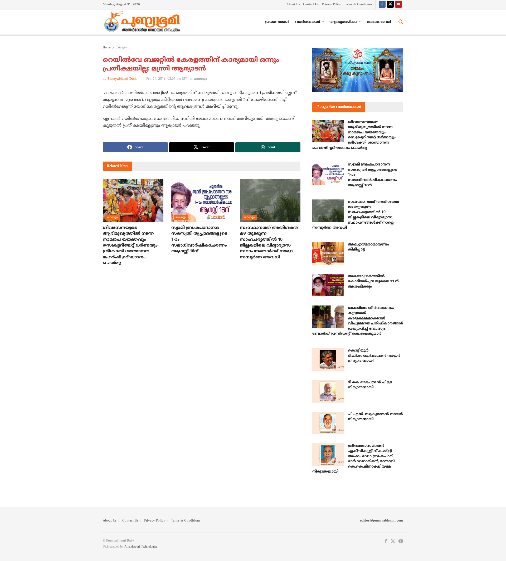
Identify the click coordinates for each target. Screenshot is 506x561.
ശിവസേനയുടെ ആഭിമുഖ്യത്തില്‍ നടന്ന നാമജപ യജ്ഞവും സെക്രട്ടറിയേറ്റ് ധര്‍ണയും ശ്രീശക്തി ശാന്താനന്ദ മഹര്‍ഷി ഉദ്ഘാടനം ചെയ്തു (130, 245)
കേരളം (121, 48)
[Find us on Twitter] (390, 4)
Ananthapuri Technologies (140, 547)
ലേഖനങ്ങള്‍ (379, 22)
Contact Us (311, 5)
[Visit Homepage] (143, 22)
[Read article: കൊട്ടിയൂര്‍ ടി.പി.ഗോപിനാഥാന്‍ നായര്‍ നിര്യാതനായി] (328, 359)
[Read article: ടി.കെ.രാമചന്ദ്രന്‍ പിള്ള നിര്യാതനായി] (328, 391)
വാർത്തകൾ (307, 22)
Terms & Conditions (358, 5)
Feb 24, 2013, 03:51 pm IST (166, 79)
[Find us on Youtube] (398, 4)
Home (106, 48)
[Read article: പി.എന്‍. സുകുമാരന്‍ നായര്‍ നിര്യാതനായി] (328, 423)
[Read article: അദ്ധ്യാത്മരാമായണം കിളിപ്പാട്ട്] (328, 253)
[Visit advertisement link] (357, 70)
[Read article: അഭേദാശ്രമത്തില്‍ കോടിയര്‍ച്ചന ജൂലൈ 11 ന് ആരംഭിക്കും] (328, 285)
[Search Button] (400, 22)
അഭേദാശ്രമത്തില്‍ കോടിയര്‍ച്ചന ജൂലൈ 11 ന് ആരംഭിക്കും (373, 281)
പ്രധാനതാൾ (277, 22)
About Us (293, 5)
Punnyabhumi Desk (122, 79)
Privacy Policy (331, 5)
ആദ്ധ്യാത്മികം (343, 22)
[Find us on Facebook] (382, 4)
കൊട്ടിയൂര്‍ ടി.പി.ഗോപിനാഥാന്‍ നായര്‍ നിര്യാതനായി (374, 355)
